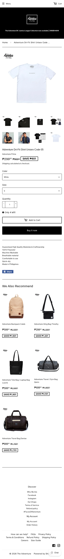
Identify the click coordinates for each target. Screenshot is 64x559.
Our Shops (32, 502)
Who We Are (32, 492)
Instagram (32, 498)
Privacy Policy (44, 534)
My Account (32, 521)
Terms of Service (32, 505)
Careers (24, 540)
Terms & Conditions (15, 537)
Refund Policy (33, 537)
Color (4, 171)
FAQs (33, 534)
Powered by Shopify (43, 553)
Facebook (32, 495)
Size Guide (36, 540)
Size (4, 185)
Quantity (6, 198)
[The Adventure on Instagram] (58, 546)
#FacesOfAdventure (32, 512)
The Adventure (24, 553)
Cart (60, 4)
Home (5, 42)
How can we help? (19, 534)
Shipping (6, 163)
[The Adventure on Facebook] (53, 546)
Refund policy (32, 508)
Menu (8, 4)
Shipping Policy (49, 537)
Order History (32, 525)
